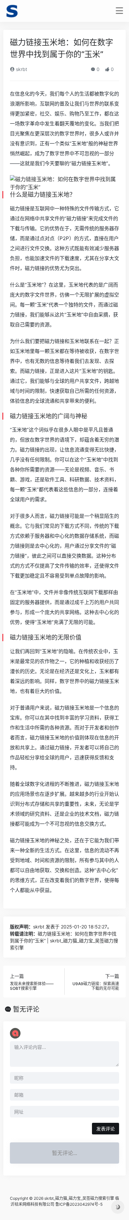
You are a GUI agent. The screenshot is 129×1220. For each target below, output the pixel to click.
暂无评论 (26, 1009)
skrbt (21, 69)
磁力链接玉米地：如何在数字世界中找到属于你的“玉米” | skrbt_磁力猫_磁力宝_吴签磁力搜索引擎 (64, 940)
